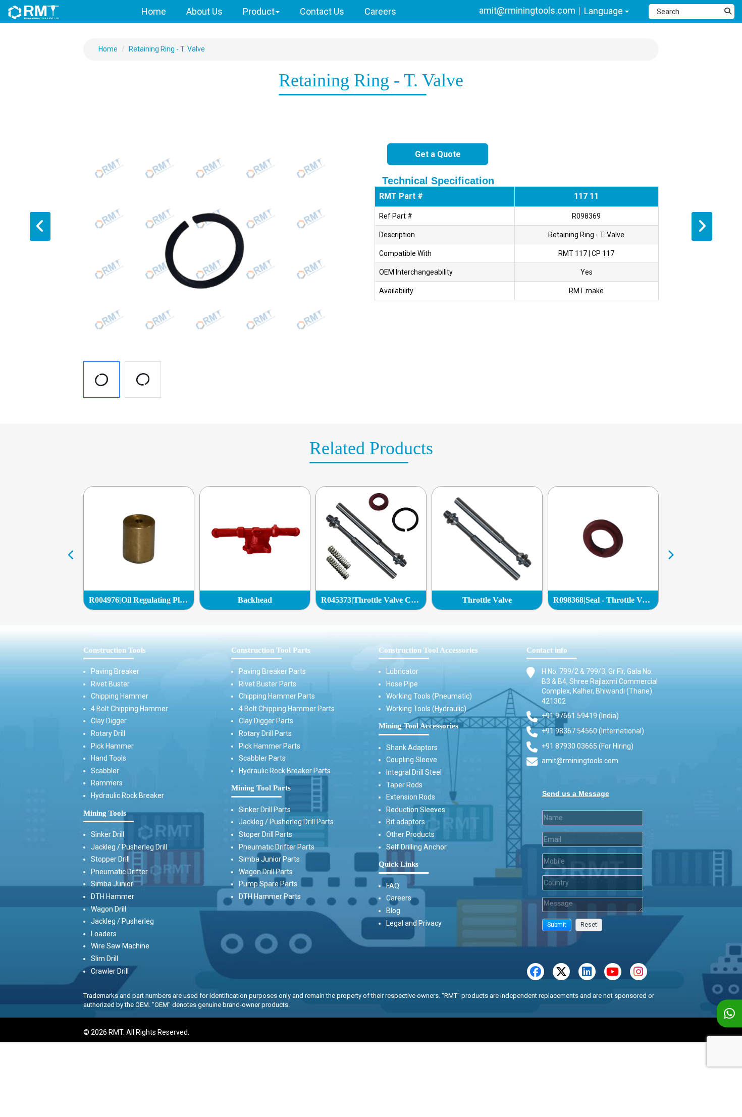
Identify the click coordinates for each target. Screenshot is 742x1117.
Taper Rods (404, 785)
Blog (393, 911)
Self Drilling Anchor (416, 847)
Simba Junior (112, 884)
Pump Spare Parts (268, 884)
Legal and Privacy (414, 923)
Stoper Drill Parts (265, 834)
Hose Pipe (402, 684)
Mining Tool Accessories (418, 726)
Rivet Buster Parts (267, 684)
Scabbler (105, 771)
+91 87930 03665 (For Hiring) (587, 746)
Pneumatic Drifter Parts (276, 847)
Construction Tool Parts (270, 650)
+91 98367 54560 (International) (593, 731)
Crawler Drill (110, 971)
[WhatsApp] (729, 1014)
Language (604, 11)
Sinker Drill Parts (265, 810)
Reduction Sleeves (415, 810)
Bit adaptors (405, 822)
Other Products (410, 834)
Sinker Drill (107, 834)
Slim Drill (104, 958)
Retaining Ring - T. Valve (167, 49)
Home (108, 49)
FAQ (392, 886)
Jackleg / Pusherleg (122, 921)
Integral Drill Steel (414, 772)
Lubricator (402, 671)
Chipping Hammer (119, 696)
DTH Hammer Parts (270, 896)
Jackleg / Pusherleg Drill (129, 847)
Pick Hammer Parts (269, 746)
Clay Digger (109, 721)
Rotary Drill (108, 733)
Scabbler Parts (262, 758)
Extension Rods (410, 797)
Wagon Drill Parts (266, 872)
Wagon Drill (108, 909)
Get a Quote (438, 154)
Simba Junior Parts (269, 859)
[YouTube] (612, 971)
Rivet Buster (110, 684)
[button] (556, 925)
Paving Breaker (115, 671)
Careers (398, 898)
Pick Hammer (112, 746)
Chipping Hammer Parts (277, 696)
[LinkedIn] (587, 971)
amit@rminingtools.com (527, 10)
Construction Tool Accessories (428, 650)
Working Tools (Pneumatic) (429, 696)
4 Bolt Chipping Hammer (129, 709)
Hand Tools (108, 758)
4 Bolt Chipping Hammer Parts (287, 709)
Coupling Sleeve (411, 760)
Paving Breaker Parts (272, 671)
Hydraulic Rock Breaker (127, 795)
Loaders (104, 934)
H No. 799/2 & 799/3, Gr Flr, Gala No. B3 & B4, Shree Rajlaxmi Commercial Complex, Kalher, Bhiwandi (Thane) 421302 (600, 686)
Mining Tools (104, 813)
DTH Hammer (112, 896)
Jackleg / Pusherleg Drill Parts (286, 822)
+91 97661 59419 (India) (580, 716)
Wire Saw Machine (120, 946)
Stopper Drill (110, 859)
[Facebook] (535, 971)
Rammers (107, 783)
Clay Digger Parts (266, 721)
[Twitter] (561, 971)
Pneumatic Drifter (119, 872)
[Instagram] (638, 971)
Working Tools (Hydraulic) (426, 709)
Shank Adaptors (412, 747)
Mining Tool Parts (261, 788)
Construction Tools (114, 650)
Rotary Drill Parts (265, 733)
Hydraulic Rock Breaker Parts (285, 771)
